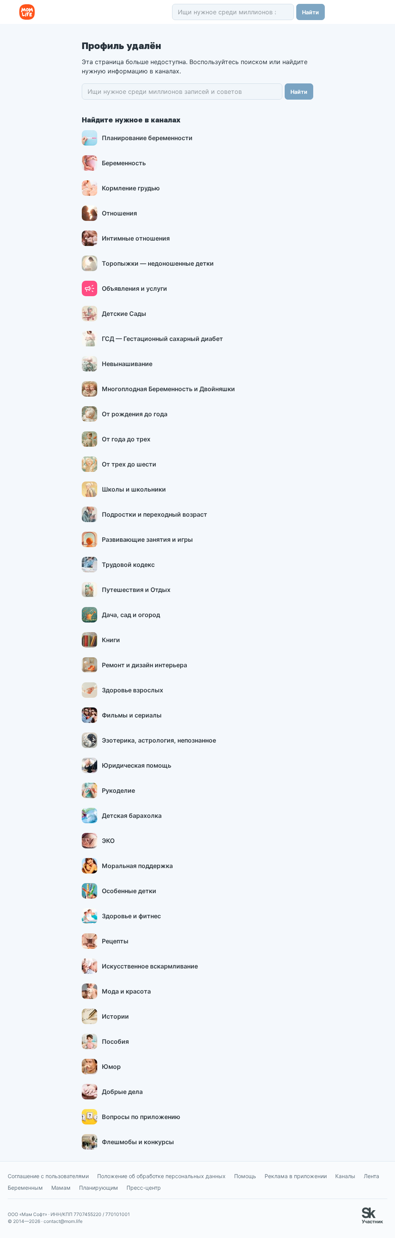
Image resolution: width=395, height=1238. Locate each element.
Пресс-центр (144, 1187)
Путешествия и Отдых (136, 590)
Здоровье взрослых (132, 690)
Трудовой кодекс (128, 564)
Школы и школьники (134, 489)
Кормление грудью (131, 188)
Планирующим (98, 1187)
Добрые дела (122, 1092)
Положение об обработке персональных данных (161, 1176)
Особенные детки (129, 891)
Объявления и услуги (134, 288)
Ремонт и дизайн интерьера (144, 665)
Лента (371, 1176)
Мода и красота (126, 991)
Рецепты (115, 941)
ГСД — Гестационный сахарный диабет (162, 339)
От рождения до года (134, 414)
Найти (310, 12)
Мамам (61, 1187)
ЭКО (108, 841)
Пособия (115, 1041)
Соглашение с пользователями (48, 1176)
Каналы (345, 1176)
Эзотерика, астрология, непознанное (159, 740)
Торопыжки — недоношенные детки (158, 263)
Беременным (25, 1187)
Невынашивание (127, 364)
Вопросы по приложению (141, 1117)
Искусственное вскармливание (150, 966)
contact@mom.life (63, 1221)
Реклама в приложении (296, 1176)
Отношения (119, 213)
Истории (115, 1016)
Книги (111, 640)
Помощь (245, 1176)
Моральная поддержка (137, 866)
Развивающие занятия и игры (147, 539)
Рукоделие (118, 790)
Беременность (124, 163)
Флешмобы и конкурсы (138, 1142)
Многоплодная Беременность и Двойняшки (168, 389)
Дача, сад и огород (131, 615)
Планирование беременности (147, 138)
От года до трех (126, 439)
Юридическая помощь (136, 765)
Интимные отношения (136, 238)
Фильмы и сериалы (132, 715)
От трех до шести (129, 464)
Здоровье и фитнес (131, 916)
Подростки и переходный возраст (154, 514)
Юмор (111, 1066)
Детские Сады (124, 313)
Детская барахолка (132, 815)
